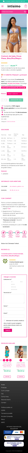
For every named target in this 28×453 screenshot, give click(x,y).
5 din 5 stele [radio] (7, 289)
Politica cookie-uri (6, 407)
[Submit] (25, 11)
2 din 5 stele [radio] (16, 281)
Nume (6, 306)
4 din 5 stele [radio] (7, 286)
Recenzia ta (8, 292)
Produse (4, 387)
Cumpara (7, 376)
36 (10, 190)
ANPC (3, 422)
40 (14, 190)
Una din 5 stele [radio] (7, 281)
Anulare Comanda (7, 416)
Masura (3, 93)
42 (16, 190)
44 (18, 190)
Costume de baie (16, 53)
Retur (3, 419)
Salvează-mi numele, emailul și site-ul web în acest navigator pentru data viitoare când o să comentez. (14, 324)
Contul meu (5, 396)
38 (12, 190)
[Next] (27, 363)
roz (23, 186)
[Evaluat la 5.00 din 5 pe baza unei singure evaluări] (14, 62)
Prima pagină (5, 53)
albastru (14, 186)
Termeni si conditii (6, 413)
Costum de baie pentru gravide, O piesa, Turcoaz (7, 365)
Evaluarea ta (8, 279)
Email (6, 313)
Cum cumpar (5, 390)
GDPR (3, 410)
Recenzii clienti (5, 399)
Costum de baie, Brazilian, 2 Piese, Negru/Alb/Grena (20, 365)
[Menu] (2, 6)
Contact (3, 402)
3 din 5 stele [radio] (7, 284)
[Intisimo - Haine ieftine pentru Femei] (14, 6)
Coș (2, 393)
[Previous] (1, 363)
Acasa (3, 384)
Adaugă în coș (16, 100)
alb (11, 186)
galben (19, 186)
